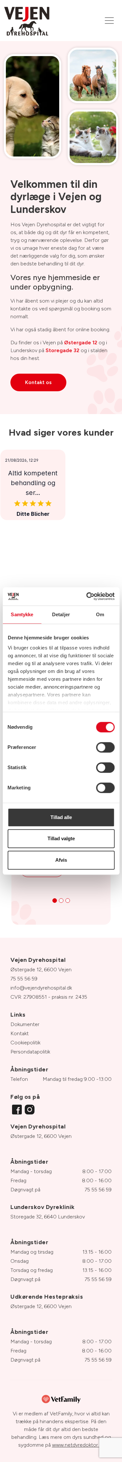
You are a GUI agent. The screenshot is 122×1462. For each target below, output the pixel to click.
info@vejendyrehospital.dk (41, 988)
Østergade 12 (80, 342)
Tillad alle (61, 817)
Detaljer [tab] (61, 614)
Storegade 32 (62, 350)
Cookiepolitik (25, 1042)
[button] (54, 900)
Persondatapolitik (30, 1052)
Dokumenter (24, 1024)
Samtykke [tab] (22, 614)
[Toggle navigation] (109, 20)
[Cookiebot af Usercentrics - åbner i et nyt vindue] (87, 596)
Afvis (61, 860)
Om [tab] (100, 614)
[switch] (105, 747)
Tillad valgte (61, 838)
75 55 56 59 (23, 979)
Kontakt (19, 1033)
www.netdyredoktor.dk (78, 1445)
